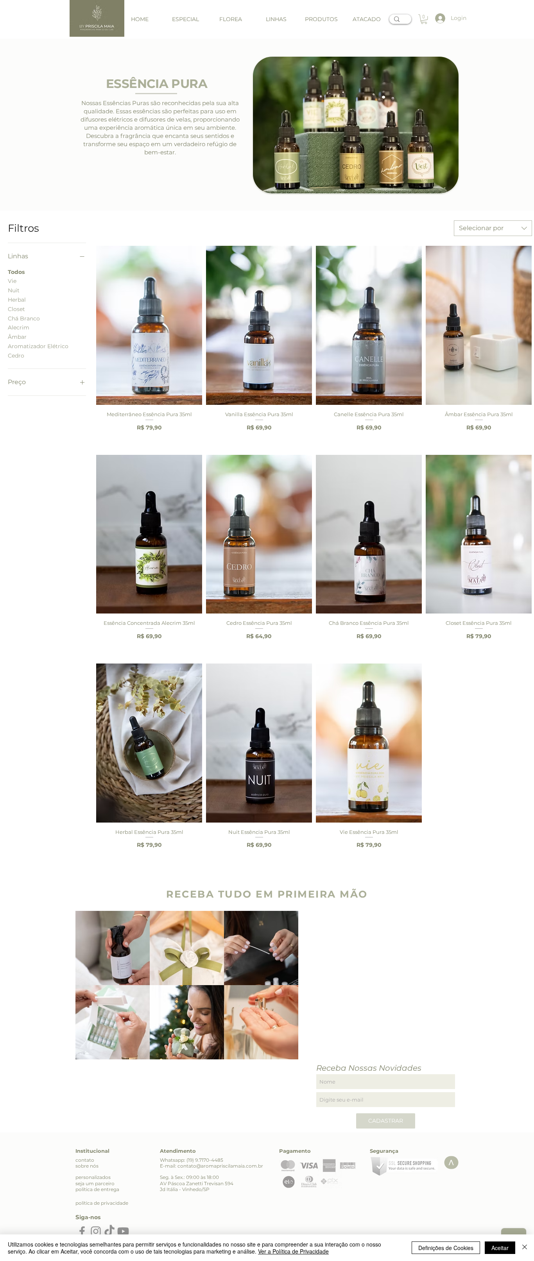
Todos (16, 271)
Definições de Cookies (445, 1248)
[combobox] (493, 228)
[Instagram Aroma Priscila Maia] (95, 1231)
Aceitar (500, 1248)
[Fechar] (524, 1248)
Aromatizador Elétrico (38, 346)
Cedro (16, 355)
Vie (12, 280)
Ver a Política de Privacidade (293, 1251)
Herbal (17, 299)
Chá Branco (24, 318)
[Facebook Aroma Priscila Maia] (82, 1231)
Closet (16, 309)
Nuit (14, 290)
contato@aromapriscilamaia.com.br (220, 1166)
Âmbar (17, 336)
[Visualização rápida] (149, 325)
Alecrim (18, 327)
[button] (276, 19)
